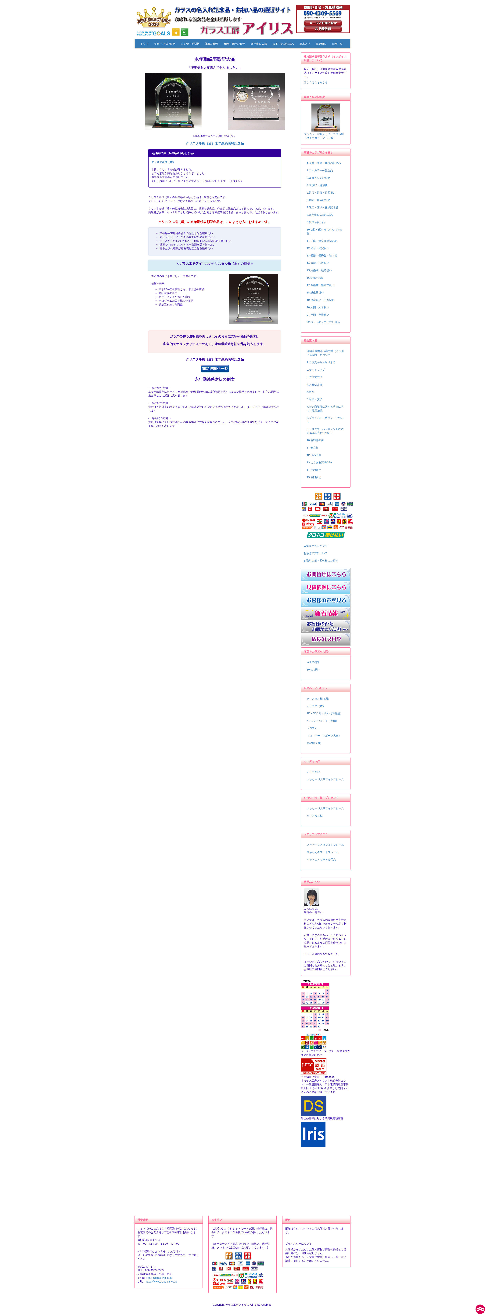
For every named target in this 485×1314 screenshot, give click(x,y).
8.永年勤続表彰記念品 (320, 215)
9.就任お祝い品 (316, 222)
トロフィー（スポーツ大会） (324, 735)
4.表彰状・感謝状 (317, 185)
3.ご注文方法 (314, 377)
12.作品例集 (314, 455)
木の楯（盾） (315, 743)
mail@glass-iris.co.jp (160, 1277)
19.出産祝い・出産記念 (320, 300)
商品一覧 (337, 43)
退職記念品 (211, 43)
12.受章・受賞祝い (318, 248)
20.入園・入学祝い (318, 307)
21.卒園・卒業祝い (318, 314)
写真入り (305, 43)
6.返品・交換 (314, 399)
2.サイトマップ (316, 369)
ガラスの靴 (313, 772)
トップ (144, 43)
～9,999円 (313, 662)
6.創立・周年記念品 (318, 200)
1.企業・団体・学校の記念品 (324, 163)
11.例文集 (312, 447)
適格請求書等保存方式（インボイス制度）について (325, 353)
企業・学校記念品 (164, 43)
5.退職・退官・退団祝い (321, 192)
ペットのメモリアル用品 (321, 859)
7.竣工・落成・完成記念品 (322, 207)
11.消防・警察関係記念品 (322, 240)
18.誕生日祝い (315, 292)
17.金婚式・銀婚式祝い (320, 285)
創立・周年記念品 (234, 43)
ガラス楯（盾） (316, 706)
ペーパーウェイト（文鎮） (323, 721)
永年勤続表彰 (259, 43)
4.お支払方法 (314, 384)
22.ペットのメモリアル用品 (323, 322)
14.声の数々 (314, 469)
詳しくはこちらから (316, 82)
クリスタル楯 (315, 815)
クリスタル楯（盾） (163, 162)
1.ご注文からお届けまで (321, 362)
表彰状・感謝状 (190, 43)
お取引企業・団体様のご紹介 (321, 560)
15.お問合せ (314, 477)
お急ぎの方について (316, 553)
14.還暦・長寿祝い (318, 263)
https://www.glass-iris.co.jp (161, 1281)
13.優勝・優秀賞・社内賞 (322, 255)
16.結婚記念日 (315, 277)
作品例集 (321, 43)
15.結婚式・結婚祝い (319, 270)
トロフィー (313, 728)
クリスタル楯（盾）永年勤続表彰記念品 (215, 143)
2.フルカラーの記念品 (320, 170)
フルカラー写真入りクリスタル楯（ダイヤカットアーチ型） (324, 136)
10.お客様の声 (315, 440)
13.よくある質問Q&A (319, 462)
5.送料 (310, 392)
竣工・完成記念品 (283, 43)
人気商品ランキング (316, 546)
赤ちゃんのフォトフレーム (323, 852)
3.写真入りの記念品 (318, 178)
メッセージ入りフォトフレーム (325, 779)
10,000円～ (313, 669)
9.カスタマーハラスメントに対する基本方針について (325, 431)
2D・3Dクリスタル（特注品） (325, 713)
